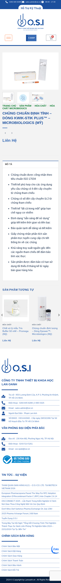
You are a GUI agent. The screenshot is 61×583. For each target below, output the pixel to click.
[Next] (53, 71)
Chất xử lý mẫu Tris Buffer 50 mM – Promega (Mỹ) (15, 331)
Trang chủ (9, 106)
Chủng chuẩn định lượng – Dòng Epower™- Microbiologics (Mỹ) (45, 331)
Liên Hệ (9, 140)
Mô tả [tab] (8, 164)
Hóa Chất (41, 106)
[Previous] (8, 71)
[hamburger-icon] (8, 38)
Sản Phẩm (25, 106)
